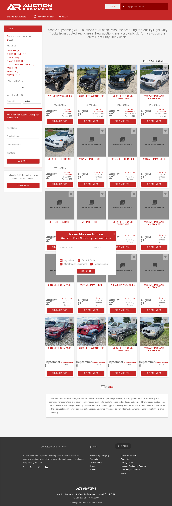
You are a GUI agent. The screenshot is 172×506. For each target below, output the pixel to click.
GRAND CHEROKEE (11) (17, 61)
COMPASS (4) (13, 57)
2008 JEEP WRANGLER (91, 348)
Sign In (112, 6)
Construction (96, 462)
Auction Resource (65, 494)
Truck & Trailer (88, 260)
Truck (92, 466)
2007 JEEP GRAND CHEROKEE (154, 97)
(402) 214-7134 (108, 494)
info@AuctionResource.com (87, 494)
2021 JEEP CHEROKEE (91, 159)
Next (111, 387)
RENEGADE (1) (13, 71)
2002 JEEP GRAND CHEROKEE (123, 349)
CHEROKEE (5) (13, 50)
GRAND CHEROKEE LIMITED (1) (20, 64)
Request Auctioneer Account (133, 466)
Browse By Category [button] (16, 16)
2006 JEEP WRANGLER (122, 285)
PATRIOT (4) (12, 68)
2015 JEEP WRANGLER (91, 96)
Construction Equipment (75, 264)
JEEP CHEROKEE (91, 222)
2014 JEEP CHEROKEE (60, 159)
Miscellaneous (101, 264)
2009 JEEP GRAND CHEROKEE (123, 97)
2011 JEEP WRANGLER (59, 96)
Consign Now (23, 185)
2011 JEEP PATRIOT (91, 285)
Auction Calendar (128, 455)
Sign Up (84, 271)
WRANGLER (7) (13, 75)
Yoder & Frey (98, 172)
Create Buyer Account (130, 469)
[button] (32, 101)
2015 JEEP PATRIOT (154, 159)
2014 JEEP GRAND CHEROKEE (123, 223)
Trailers (93, 469)
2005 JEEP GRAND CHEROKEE (154, 349)
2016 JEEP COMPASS (59, 348)
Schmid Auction (67, 363)
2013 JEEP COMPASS (59, 285)
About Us (63, 16)
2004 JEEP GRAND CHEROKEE (154, 286)
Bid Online (58, 121)
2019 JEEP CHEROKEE (123, 159)
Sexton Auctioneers (67, 110)
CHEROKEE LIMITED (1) (17, 54)
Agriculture (69, 260)
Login (123, 473)
